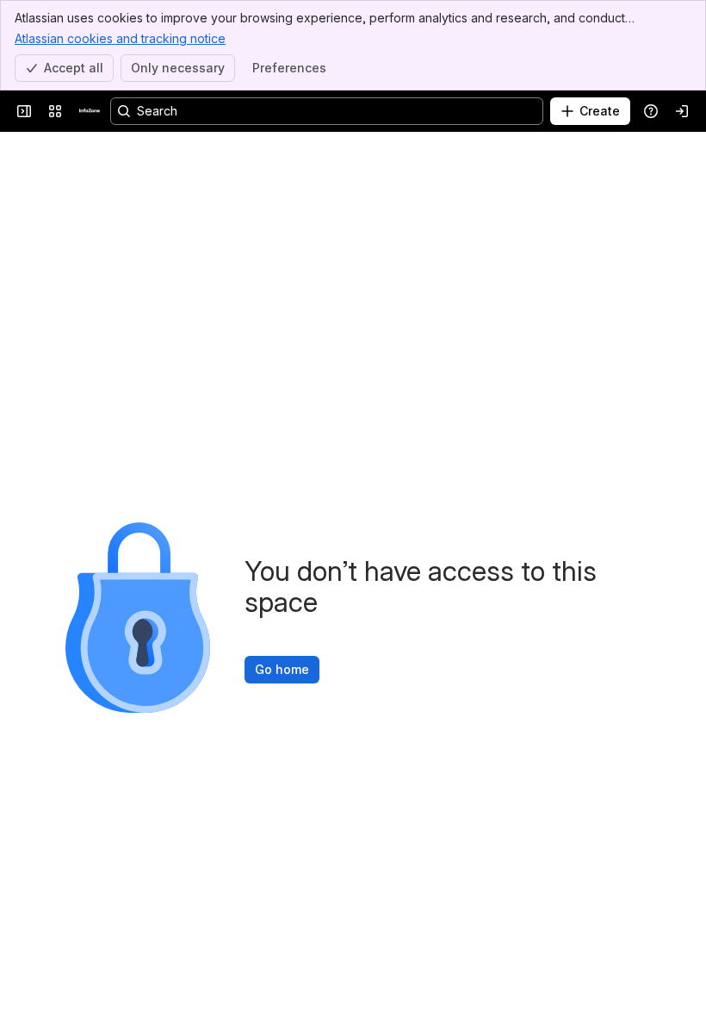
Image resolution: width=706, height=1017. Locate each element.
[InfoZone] (89, 111)
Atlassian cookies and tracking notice (120, 38)
